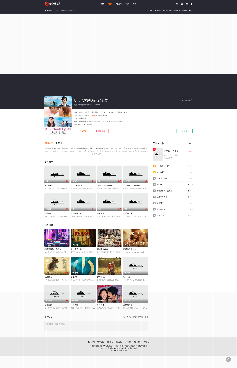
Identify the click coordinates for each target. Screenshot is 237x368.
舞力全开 (160, 172)
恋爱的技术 (127, 213)
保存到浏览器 (187, 100)
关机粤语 (74, 277)
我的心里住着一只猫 (131, 185)
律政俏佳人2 (76, 213)
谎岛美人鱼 (161, 209)
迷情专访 (160, 215)
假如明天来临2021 (78, 249)
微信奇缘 (160, 185)
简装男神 (48, 185)
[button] (50, 143)
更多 (190, 143)
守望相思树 (101, 277)
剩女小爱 (127, 277)
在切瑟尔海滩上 (77, 185)
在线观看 (82, 131)
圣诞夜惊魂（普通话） (165, 191)
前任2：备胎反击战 (105, 185)
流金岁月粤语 (162, 197)
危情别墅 (48, 213)
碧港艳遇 (100, 213)
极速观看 (100, 131)
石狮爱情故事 (102, 249)
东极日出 (48, 277)
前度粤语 (160, 203)
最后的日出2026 (129, 249)
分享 (184, 131)
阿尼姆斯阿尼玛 (163, 166)
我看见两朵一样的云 (52, 249)
